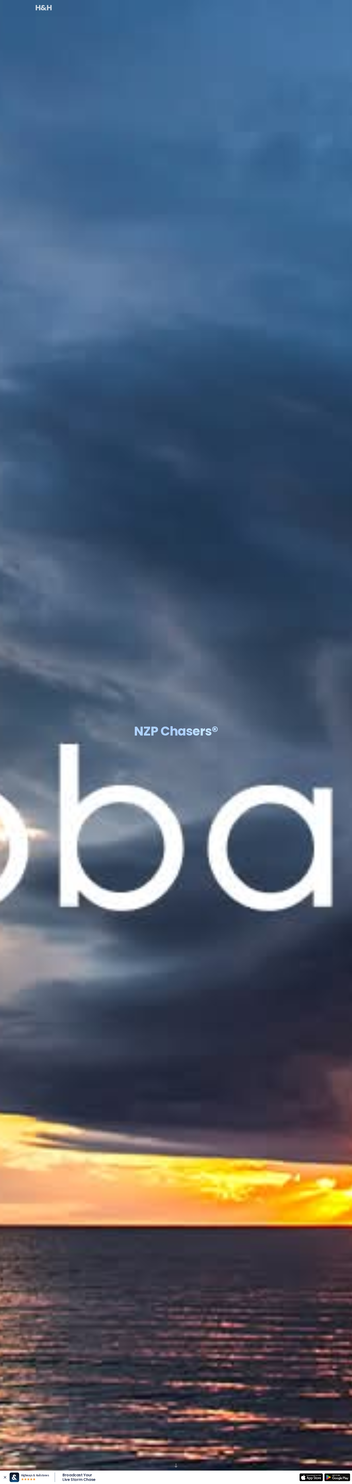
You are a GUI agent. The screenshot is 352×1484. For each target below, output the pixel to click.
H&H (43, 7)
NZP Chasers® (176, 7)
